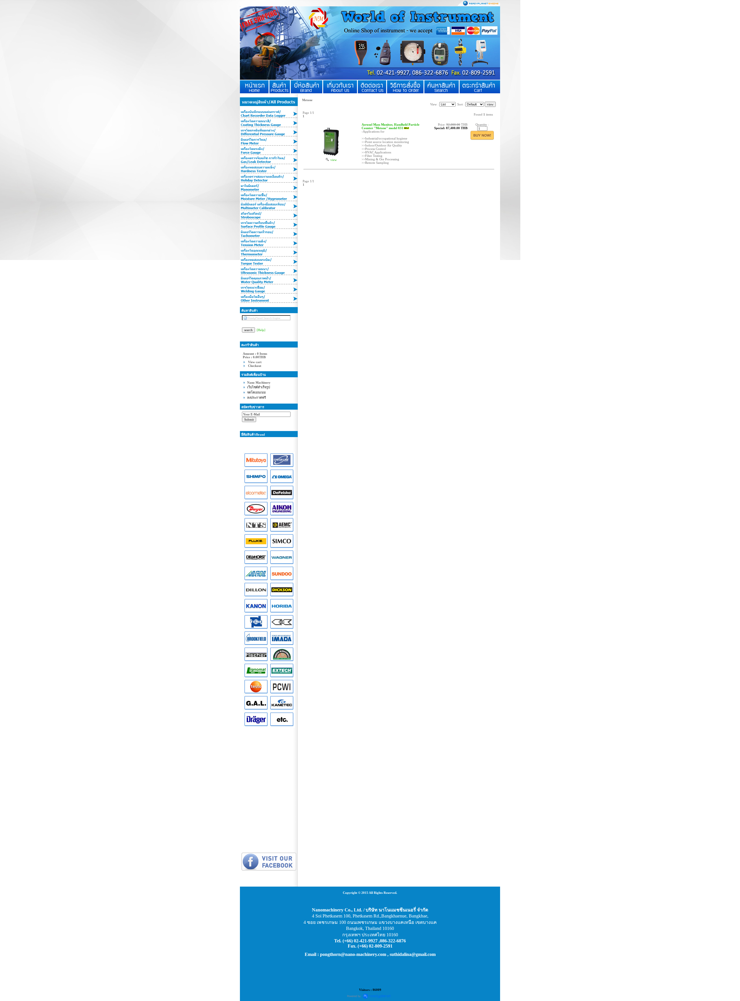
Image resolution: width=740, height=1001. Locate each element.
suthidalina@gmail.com (413, 954)
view (333, 159)
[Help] (261, 330)
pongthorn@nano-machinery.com (353, 954)
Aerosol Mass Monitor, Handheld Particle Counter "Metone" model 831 (390, 126)
